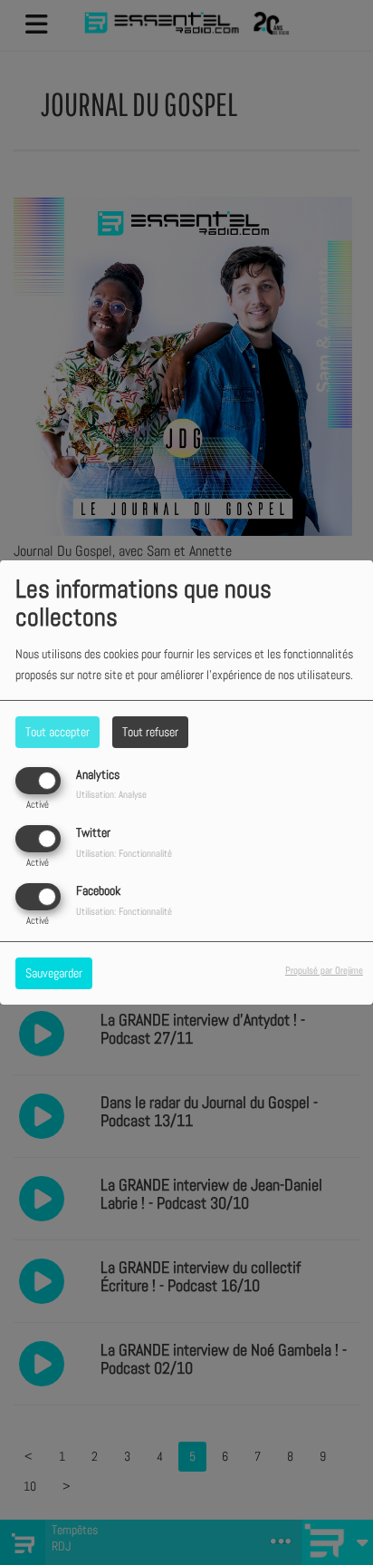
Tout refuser (150, 732)
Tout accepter (57, 732)
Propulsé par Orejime (324, 970)
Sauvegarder (53, 973)
